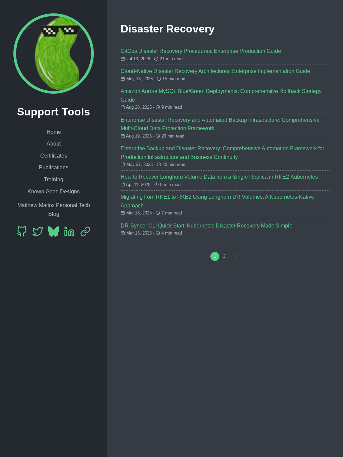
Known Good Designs (53, 191)
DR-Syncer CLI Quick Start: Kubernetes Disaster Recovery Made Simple (206, 226)
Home (54, 132)
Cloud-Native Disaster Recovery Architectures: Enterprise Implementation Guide (215, 71)
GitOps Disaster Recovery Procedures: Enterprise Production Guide (201, 51)
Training (53, 179)
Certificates (53, 156)
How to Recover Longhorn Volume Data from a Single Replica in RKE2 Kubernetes (219, 177)
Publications (53, 167)
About (54, 144)
